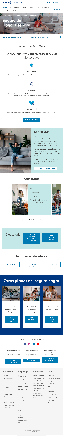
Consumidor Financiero (42, 7)
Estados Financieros (23, 386)
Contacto (31, 7)
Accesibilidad (54, 438)
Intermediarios (25, 11)
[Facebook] (25, 344)
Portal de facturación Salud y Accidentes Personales (23, 415)
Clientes (24, 7)
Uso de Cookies (45, 438)
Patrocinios (5, 385)
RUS (49, 387)
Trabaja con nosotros (8, 402)
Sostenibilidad (6, 388)
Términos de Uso (34, 438)
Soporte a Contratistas (24, 401)
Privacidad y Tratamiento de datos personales (23, 391)
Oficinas (4, 391)
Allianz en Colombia (7, 375)
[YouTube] (38, 344)
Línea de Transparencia (24, 383)
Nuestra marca (6, 382)
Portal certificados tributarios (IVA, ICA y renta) (38, 395)
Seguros (4, 7)
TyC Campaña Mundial (54, 398)
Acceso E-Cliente (19, 2)
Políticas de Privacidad (8, 438)
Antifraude (16, 11)
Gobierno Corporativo (23, 380)
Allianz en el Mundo (7, 378)
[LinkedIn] (33, 344)
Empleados (5, 399)
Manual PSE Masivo (53, 395)
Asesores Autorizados (38, 375)
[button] (57, 9)
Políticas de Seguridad (23, 438)
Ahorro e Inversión (14, 7)
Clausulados (51, 375)
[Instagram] (29, 344)
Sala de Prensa (7, 11)
